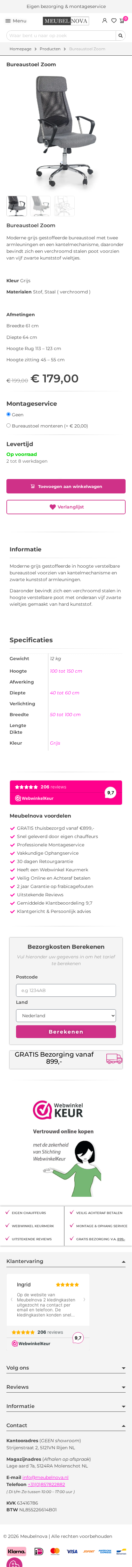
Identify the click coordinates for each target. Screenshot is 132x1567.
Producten (50, 48)
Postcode (27, 977)
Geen (17, 414)
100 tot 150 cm (66, 671)
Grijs (55, 743)
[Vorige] (120, 224)
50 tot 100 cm (65, 714)
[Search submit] (120, 35)
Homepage (20, 48)
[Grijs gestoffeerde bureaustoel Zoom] (66, 133)
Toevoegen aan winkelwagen (70, 486)
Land (22, 1002)
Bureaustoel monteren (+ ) (49, 425)
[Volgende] (124, 224)
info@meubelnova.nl (45, 1477)
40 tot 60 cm (64, 693)
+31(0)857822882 (46, 1484)
